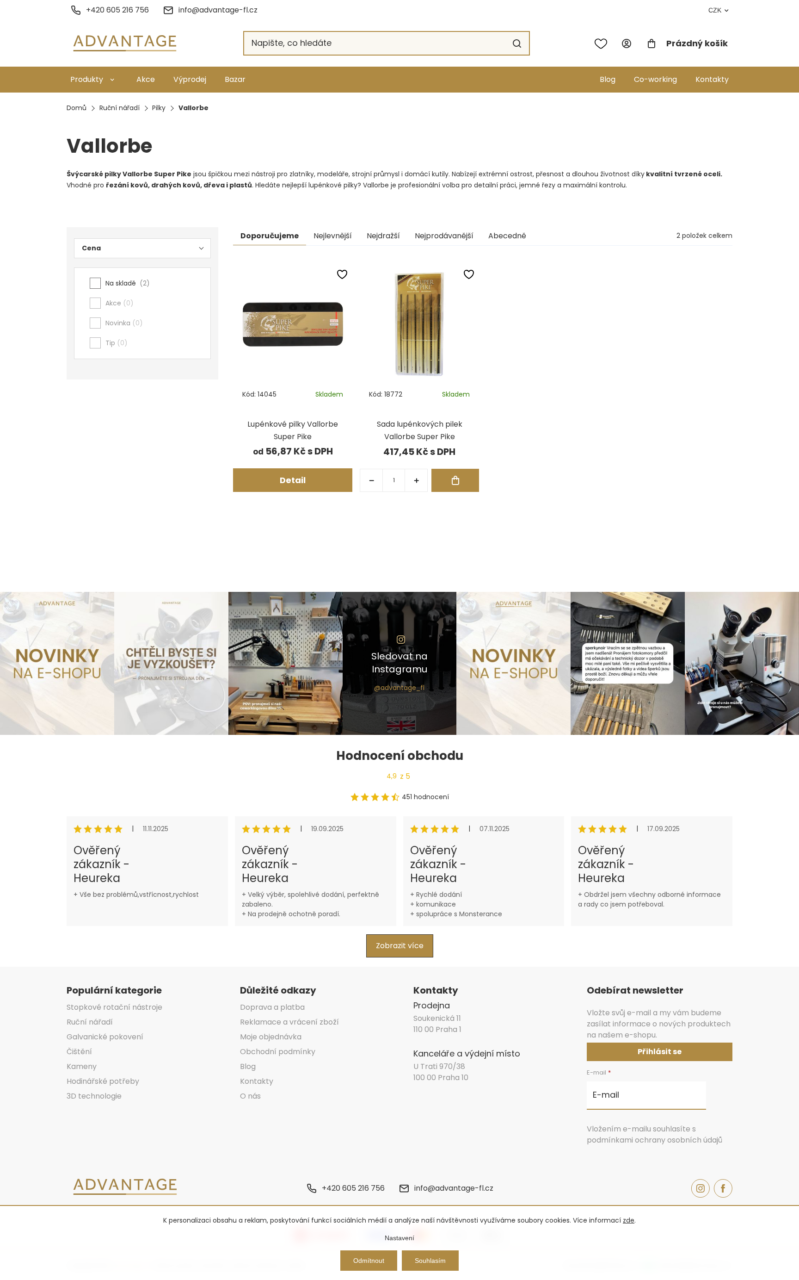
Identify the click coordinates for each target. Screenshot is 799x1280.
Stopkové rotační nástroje (114, 1007)
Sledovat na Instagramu (399, 663)
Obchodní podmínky (277, 1051)
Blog (607, 79)
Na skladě (126, 283)
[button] (416, 480)
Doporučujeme (269, 235)
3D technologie (94, 1096)
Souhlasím (430, 1260)
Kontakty (712, 79)
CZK (714, 10)
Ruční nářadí (90, 1022)
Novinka (122, 323)
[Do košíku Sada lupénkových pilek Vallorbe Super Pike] (455, 480)
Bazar (235, 79)
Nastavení (399, 1238)
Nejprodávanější (444, 235)
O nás (250, 1096)
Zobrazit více (400, 945)
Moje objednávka (270, 1036)
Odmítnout (368, 1260)
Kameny (82, 1066)
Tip (114, 343)
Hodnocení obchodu (399, 755)
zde (628, 1220)
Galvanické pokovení (105, 1036)
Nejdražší (383, 235)
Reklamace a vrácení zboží (289, 1022)
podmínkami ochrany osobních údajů (654, 1140)
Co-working (655, 79)
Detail (293, 480)
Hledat (516, 43)
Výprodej (189, 79)
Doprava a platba (272, 1007)
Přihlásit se (660, 1051)
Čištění (79, 1051)
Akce (145, 79)
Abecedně (507, 235)
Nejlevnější (332, 235)
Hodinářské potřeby (103, 1081)
